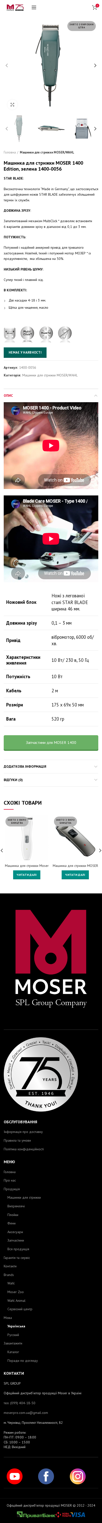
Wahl (11, 1283)
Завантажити (13, 1343)
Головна (10, 152)
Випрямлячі (16, 1206)
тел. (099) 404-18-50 (19, 1403)
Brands (9, 1275)
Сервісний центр (19, 1309)
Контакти (10, 1266)
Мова (8, 1317)
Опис (8, 395)
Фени (11, 1223)
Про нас (10, 1180)
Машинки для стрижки (24, 1197)
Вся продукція (18, 1249)
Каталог (13, 1352)
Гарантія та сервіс (17, 1257)
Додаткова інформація (25, 766)
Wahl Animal (16, 1300)
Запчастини (15, 1240)
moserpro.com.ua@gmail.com (26, 1412)
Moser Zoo (15, 1292)
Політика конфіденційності (24, 1149)
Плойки (12, 1215)
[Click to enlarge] (12, 105)
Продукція (12, 1189)
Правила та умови (17, 1140)
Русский (13, 1335)
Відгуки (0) (13, 780)
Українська (16, 1326)
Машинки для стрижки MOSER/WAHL (47, 152)
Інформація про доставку (23, 1131)
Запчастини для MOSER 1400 (51, 742)
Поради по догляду (22, 1360)
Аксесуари (15, 1232)
